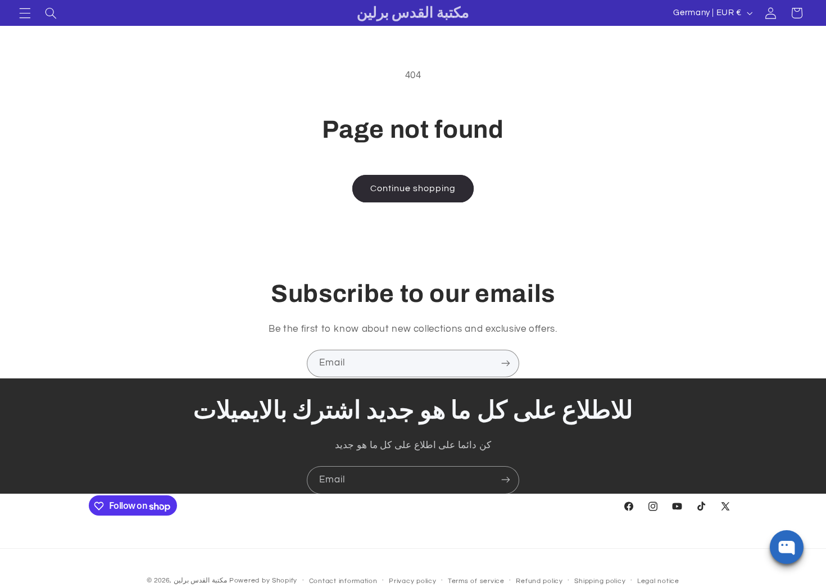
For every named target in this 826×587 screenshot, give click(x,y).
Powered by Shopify (263, 580)
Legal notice (658, 581)
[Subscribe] (506, 363)
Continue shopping (413, 188)
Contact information (343, 581)
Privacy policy (412, 581)
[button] (25, 13)
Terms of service (476, 581)
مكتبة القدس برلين (200, 580)
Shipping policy (599, 581)
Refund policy (539, 581)
